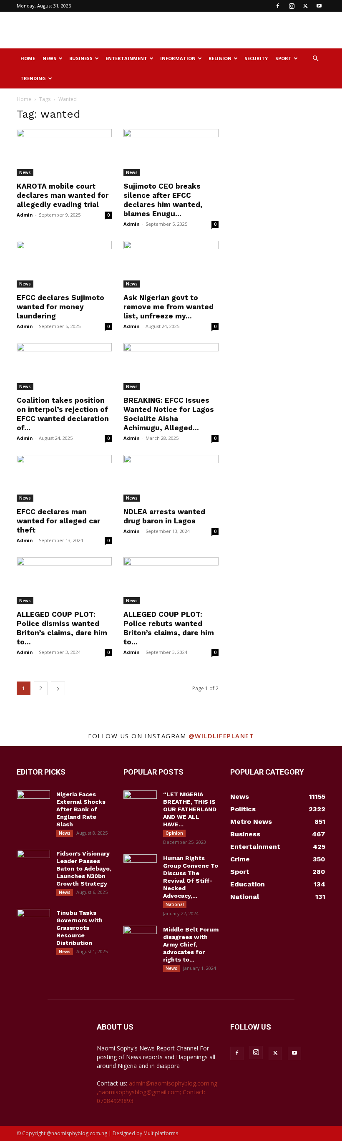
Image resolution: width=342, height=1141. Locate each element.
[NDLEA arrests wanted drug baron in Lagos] (171, 478)
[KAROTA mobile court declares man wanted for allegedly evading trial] (64, 152)
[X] (305, 6)
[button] (315, 59)
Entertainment (126, 58)
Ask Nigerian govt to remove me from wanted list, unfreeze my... (168, 306)
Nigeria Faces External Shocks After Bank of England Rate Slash (81, 809)
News (49, 58)
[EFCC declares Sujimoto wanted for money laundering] (64, 264)
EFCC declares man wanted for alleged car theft (58, 520)
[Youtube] (319, 6)
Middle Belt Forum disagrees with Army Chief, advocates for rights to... (191, 944)
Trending (33, 78)
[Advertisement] (227, 30)
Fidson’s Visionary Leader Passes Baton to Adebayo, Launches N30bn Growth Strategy (83, 868)
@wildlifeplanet (221, 736)
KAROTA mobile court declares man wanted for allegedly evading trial (62, 195)
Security (256, 58)
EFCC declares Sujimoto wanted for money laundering (60, 306)
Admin (25, 215)
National (175, 904)
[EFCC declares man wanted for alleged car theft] (64, 478)
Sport (283, 58)
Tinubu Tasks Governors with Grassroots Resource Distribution (79, 927)
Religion (220, 58)
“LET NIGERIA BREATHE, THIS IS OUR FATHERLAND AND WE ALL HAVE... (189, 809)
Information (178, 58)
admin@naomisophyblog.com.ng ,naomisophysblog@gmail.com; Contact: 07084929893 (157, 1092)
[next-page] (58, 688)
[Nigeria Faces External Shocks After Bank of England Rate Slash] (33, 802)
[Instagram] (291, 6)
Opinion (174, 833)
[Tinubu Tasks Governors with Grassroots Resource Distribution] (33, 920)
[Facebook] (278, 6)
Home (27, 58)
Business (81, 58)
